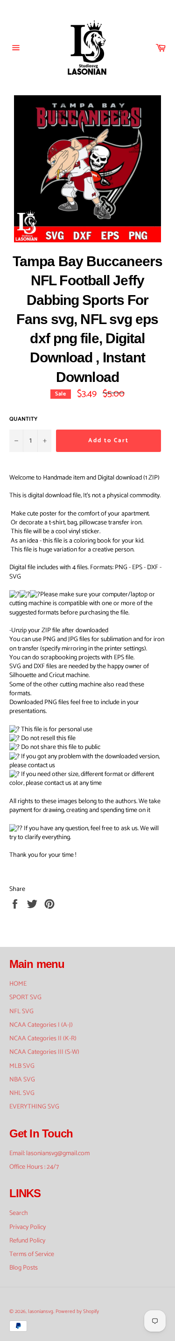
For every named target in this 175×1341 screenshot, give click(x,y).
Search (18, 1213)
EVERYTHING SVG (34, 1106)
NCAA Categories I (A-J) (41, 1025)
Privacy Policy (27, 1227)
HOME (18, 984)
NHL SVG (22, 1093)
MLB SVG (22, 1066)
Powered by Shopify (77, 1311)
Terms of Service (31, 1254)
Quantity (23, 419)
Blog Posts (23, 1268)
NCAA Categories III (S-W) (44, 1052)
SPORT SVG (25, 997)
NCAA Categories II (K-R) (43, 1038)
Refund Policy (27, 1240)
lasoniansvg (40, 1311)
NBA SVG (22, 1079)
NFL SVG (21, 1011)
